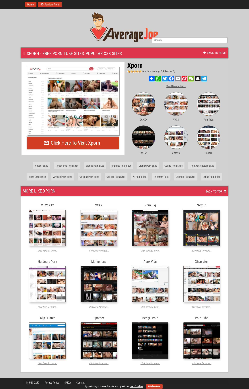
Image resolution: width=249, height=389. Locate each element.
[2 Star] (131, 71)
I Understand (154, 386)
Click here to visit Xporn (75, 143)
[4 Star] (137, 71)
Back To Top (214, 191)
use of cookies (136, 386)
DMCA (68, 382)
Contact (80, 382)
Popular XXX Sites (104, 53)
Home (30, 4)
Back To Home (216, 53)
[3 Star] (134, 71)
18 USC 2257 (32, 382)
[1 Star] (128, 71)
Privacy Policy (52, 382)
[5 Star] (140, 71)
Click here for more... (47, 250)
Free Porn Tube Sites (63, 53)
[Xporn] (73, 100)
